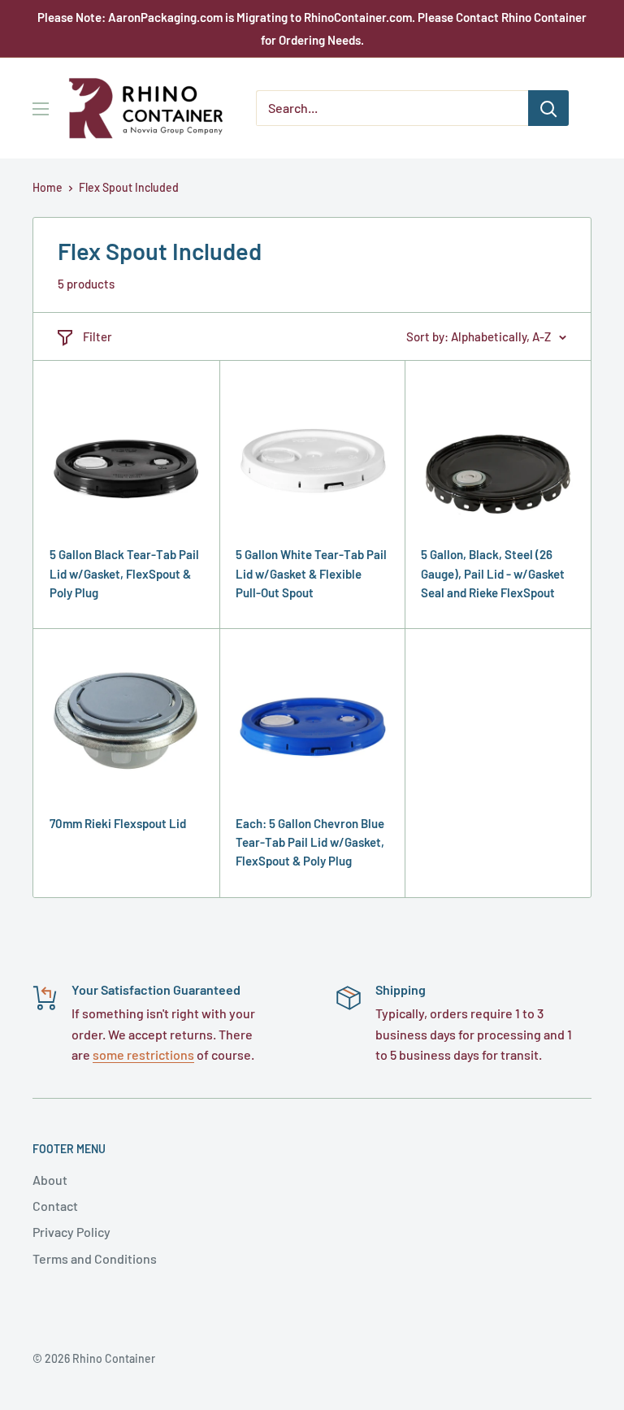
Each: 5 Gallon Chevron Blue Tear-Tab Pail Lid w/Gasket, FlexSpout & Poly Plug (310, 842)
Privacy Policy (71, 1231)
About (49, 1179)
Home (47, 187)
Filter (97, 336)
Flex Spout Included (129, 187)
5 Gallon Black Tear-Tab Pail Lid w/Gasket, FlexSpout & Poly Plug (124, 573)
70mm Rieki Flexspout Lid (118, 823)
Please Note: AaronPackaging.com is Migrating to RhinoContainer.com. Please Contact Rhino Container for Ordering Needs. (312, 28)
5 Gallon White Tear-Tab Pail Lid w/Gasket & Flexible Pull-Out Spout (311, 573)
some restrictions (143, 1054)
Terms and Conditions (94, 1258)
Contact (55, 1205)
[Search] (548, 108)
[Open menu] (40, 108)
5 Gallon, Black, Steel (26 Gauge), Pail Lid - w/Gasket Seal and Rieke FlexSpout (493, 573)
